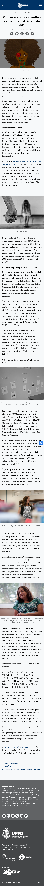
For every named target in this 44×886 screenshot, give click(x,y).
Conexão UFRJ (14, 882)
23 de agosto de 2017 (24, 29)
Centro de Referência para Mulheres (20, 747)
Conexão (17, 12)
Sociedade (26, 12)
